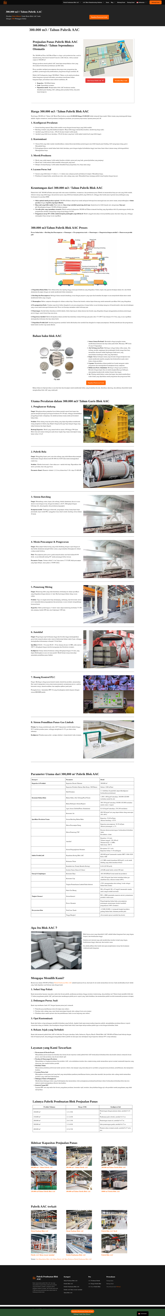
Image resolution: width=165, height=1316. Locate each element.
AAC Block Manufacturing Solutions (92, 2)
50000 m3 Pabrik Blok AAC (110, 1191)
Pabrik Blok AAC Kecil (109, 1231)
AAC (94, 1280)
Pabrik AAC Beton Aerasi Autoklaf (42, 1255)
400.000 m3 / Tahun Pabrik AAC (42, 1167)
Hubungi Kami (121, 2)
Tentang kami (109, 1280)
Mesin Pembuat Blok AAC (39, 1231)
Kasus (107, 2)
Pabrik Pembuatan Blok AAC (71, 2)
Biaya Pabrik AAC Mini (60, 1259)
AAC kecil (94, 1286)
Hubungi (119, 1286)
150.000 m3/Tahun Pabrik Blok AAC (43, 1191)
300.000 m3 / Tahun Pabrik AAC (77, 1167)
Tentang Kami (130, 2)
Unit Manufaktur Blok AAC (44, 1259)
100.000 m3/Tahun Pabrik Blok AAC (78, 1191)
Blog (112, 2)
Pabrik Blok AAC (107, 1255)
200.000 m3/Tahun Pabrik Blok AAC (113, 1167)
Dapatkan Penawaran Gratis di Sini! (82, 1311)
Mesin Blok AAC (68, 1293)
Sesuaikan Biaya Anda (121, 80)
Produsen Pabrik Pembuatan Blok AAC (80, 1259)
